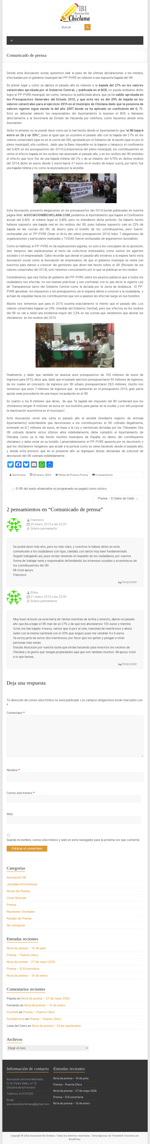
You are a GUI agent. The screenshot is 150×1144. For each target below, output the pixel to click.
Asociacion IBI (16, 877)
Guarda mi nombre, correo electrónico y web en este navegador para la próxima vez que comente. (73, 840)
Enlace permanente (43, 528)
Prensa (83, 474)
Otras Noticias (16, 898)
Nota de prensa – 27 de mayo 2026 (31, 962)
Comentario (16, 713)
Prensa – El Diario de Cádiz (118, 498)
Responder (129, 582)
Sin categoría (16, 925)
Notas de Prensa (68, 474)
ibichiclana (19, 474)
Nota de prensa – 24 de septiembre (56, 1026)
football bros (16, 1019)
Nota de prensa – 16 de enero (27, 975)
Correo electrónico (21, 793)
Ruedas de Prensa (19, 918)
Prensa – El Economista (23, 969)
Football (12, 1012)
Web (10, 814)
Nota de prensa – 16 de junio (26, 948)
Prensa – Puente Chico (22, 955)
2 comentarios (104, 474)
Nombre (13, 770)
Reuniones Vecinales (21, 912)
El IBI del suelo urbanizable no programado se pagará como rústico (59, 488)
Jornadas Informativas (22, 884)
